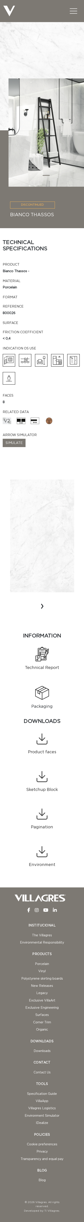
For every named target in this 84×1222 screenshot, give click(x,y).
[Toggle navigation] (73, 11)
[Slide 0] (46, 175)
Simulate (14, 443)
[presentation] (42, 606)
